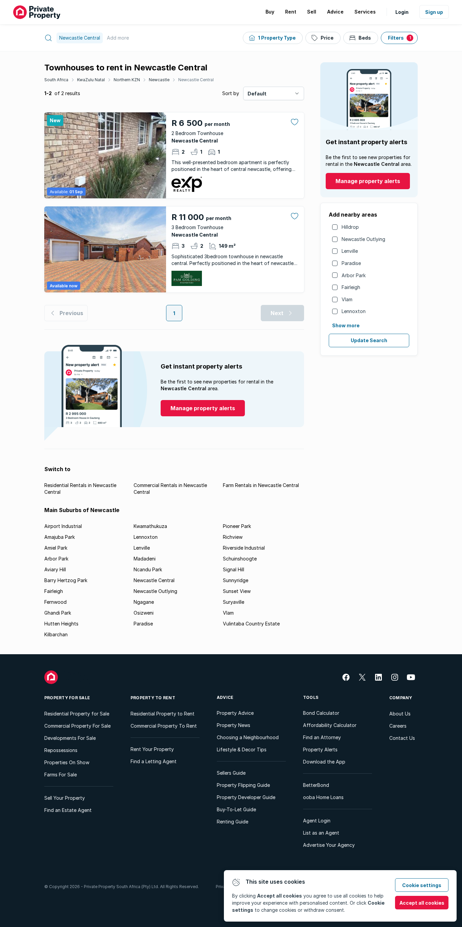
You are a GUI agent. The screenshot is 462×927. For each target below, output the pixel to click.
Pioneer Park (237, 526)
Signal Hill (233, 569)
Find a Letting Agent (154, 761)
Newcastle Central (196, 79)
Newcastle (159, 79)
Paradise (351, 263)
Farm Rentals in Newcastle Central (261, 485)
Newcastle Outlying (363, 239)
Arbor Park (354, 275)
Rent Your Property (152, 749)
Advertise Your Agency (329, 845)
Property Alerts (320, 749)
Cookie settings (421, 885)
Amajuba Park (59, 537)
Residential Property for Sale (76, 713)
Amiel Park (55, 548)
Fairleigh (351, 287)
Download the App (324, 762)
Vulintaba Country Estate (251, 623)
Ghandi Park (57, 613)
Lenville (350, 251)
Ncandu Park (148, 569)
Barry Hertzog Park (65, 580)
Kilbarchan (56, 634)
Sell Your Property (64, 798)
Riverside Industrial (244, 548)
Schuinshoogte (240, 558)
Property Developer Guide (246, 797)
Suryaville (233, 602)
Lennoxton (354, 311)
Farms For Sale (60, 774)
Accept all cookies (421, 903)
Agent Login (316, 820)
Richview (232, 537)
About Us (400, 713)
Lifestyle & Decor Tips (242, 749)
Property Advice (235, 713)
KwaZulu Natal (91, 79)
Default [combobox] (257, 93)
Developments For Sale (70, 738)
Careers (398, 726)
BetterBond (316, 785)
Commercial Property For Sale (77, 726)
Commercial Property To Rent (164, 726)
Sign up (434, 12)
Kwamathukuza (150, 526)
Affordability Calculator (329, 725)
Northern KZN (127, 79)
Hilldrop (350, 227)
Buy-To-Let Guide (236, 809)
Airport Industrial (63, 526)
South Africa (56, 79)
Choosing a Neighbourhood (248, 737)
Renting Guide (232, 821)
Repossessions (60, 750)
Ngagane (144, 602)
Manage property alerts (368, 181)
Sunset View (237, 591)
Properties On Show (66, 762)
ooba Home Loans (323, 797)
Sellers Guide (231, 773)
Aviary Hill (55, 569)
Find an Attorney (322, 737)
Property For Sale (67, 697)
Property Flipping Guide (243, 785)
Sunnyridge (235, 580)
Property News (233, 725)
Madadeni (145, 558)
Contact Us (402, 738)
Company (400, 697)
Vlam (347, 299)
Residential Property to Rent (162, 713)
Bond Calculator (321, 713)
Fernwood (55, 602)
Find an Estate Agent (68, 810)
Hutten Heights (61, 623)
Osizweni (144, 613)
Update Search (369, 340)
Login (402, 12)
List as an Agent (321, 833)
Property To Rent (153, 697)
